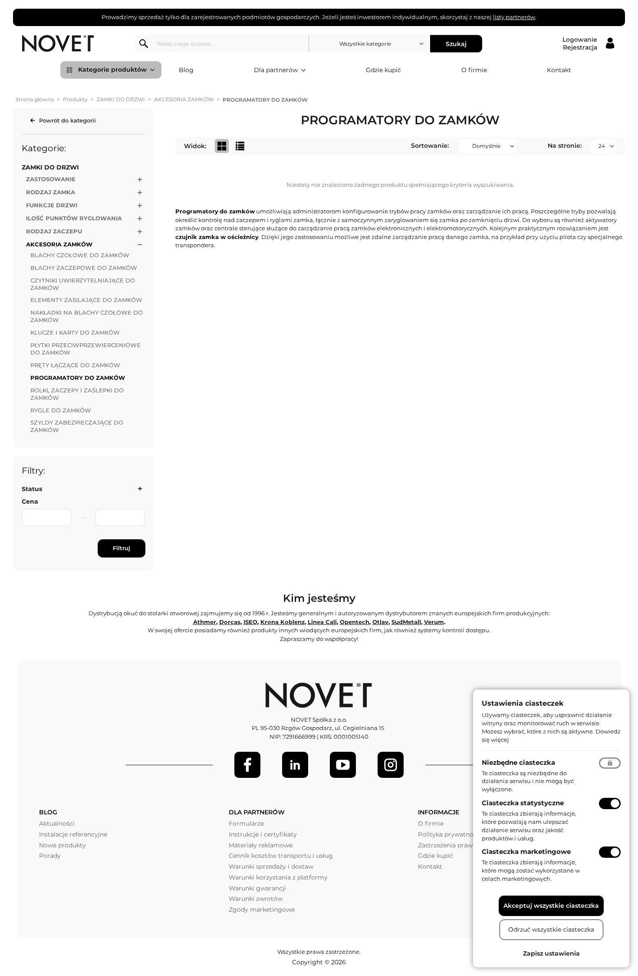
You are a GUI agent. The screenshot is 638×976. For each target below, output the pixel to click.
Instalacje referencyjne (73, 834)
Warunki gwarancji (257, 888)
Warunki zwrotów (256, 899)
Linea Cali (322, 621)
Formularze (246, 823)
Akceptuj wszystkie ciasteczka (551, 906)
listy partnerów (514, 16)
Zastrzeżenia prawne (449, 845)
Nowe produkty (62, 845)
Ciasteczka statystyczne (523, 803)
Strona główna (35, 99)
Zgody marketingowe (262, 909)
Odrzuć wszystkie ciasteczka (551, 929)
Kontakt (559, 70)
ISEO (250, 621)
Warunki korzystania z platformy (278, 877)
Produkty (75, 99)
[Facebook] (247, 765)
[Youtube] (343, 765)
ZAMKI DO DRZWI (121, 99)
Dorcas (229, 621)
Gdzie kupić (383, 70)
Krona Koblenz (282, 621)
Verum (434, 621)
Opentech (354, 621)
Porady (50, 856)
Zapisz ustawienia (551, 953)
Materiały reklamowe (261, 845)
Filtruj (121, 547)
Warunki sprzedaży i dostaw (271, 866)
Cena (30, 501)
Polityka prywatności (450, 834)
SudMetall (406, 621)
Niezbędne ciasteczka (518, 762)
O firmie (474, 70)
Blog (186, 70)
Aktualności (57, 823)
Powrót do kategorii (67, 120)
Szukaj (456, 43)
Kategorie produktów (112, 69)
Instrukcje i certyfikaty (263, 834)
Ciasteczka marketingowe (526, 851)
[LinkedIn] (295, 765)
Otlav (380, 621)
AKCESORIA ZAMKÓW (184, 99)
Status (32, 489)
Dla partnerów (276, 70)
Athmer (204, 621)
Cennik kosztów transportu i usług (281, 856)
